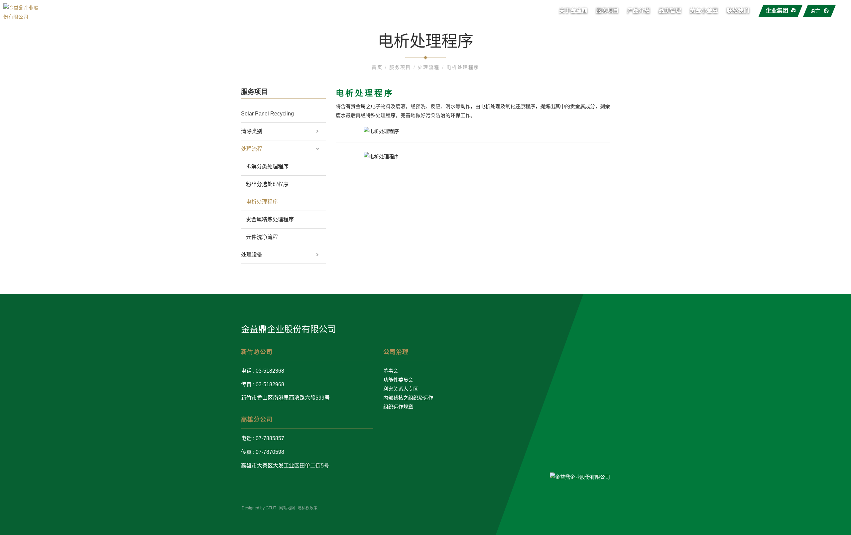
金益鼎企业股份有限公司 (288, 329)
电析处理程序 (462, 67)
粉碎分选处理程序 (267, 184)
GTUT (271, 508)
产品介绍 (638, 10)
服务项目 (607, 10)
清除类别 (251, 131)
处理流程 (430, 67)
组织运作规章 (398, 407)
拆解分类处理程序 (267, 166)
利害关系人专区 (400, 389)
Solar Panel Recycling (267, 113)
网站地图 (287, 508)
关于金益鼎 (573, 10)
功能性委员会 (398, 380)
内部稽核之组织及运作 (408, 398)
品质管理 (670, 10)
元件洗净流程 (262, 237)
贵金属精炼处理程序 (270, 219)
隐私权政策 (307, 508)
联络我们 (738, 10)
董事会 (390, 371)
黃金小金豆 (704, 10)
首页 (378, 67)
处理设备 (251, 255)
